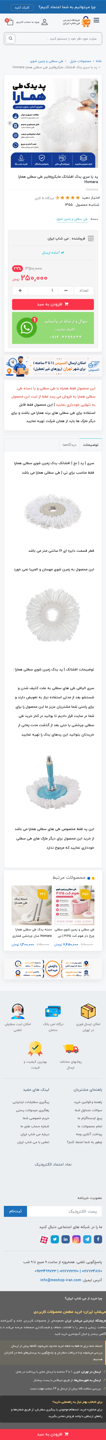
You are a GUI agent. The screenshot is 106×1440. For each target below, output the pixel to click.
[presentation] (96, 123)
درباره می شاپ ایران (35, 1134)
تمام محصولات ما (90, 1126)
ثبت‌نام (15, 1211)
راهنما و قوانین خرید (88, 1102)
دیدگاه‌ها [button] (69, 444)
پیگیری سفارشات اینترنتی (31, 1102)
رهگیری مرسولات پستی (32, 1110)
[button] (32, 21)
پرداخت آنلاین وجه (89, 1134)
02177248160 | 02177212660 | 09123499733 (68, 1271)
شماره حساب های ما (35, 1126)
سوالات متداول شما (88, 1110)
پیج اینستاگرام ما (90, 1118)
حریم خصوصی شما (36, 1118)
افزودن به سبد (50, 304)
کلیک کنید (22, 8)
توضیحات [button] (91, 444)
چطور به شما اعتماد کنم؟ (84, 1142)
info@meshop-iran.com (60, 1280)
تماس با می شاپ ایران (33, 1142)
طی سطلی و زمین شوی (72, 219)
